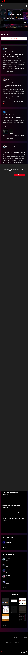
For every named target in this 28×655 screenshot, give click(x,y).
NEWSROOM (12, 635)
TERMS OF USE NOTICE (10, 642)
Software (3, 30)
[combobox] (14, 22)
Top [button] (2, 651)
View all (4, 547)
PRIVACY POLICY (18, 642)
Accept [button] (19, 174)
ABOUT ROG (3, 635)
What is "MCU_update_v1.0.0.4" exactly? (10, 499)
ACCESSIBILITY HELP (21, 635)
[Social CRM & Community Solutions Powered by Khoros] (24, 652)
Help (23, 5)
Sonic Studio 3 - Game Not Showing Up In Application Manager (13, 55)
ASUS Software (21, 68)
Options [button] (26, 30)
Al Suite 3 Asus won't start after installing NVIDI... (12, 512)
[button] (5, 601)
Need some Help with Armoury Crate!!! (14, 152)
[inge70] (6, 583)
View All (4, 625)
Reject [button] (8, 174)
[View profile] (4, 49)
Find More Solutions (6, 530)
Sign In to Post (14, 38)
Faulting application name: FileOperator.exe (11, 505)
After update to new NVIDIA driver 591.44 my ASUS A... (13, 518)
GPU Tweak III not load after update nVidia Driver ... (12, 525)
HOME (8, 635)
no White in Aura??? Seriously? (12, 117)
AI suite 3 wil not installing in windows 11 (10, 492)
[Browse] (2, 6)
